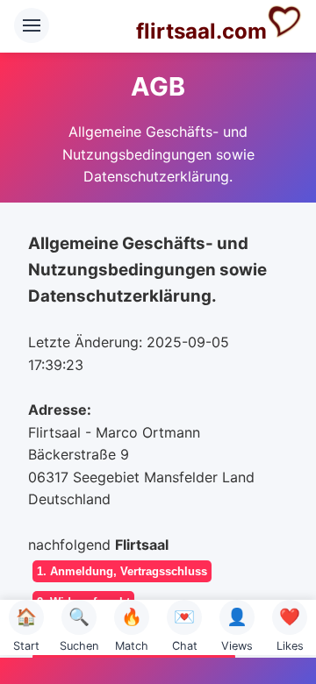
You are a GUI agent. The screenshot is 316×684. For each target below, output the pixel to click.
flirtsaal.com (201, 31)
